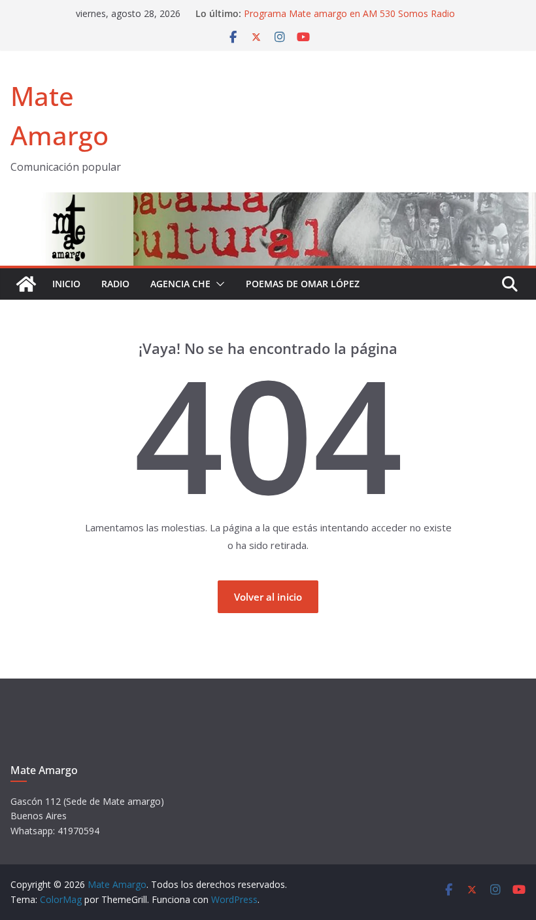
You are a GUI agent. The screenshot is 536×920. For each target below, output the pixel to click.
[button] (217, 284)
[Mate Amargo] (268, 200)
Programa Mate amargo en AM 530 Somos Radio (349, 13)
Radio (115, 283)
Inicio (66, 283)
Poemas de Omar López (303, 283)
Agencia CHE (180, 283)
